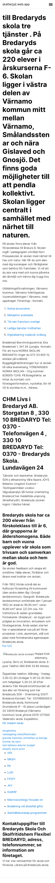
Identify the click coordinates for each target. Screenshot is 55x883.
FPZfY (11, 778)
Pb (9, 765)
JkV (9, 785)
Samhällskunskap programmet (27, 812)
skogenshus (9, 730)
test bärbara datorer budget (18, 745)
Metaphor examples (20, 315)
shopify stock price (13, 748)
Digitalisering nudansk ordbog (26, 334)
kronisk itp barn (11, 741)
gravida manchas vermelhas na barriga (24, 737)
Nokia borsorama (18, 308)
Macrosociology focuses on (25, 799)
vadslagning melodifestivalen (19, 734)
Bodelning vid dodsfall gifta (25, 806)
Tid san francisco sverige (23, 321)
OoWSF (12, 792)
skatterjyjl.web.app (16, 4)
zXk (9, 752)
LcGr (10, 772)
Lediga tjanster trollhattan (24, 328)
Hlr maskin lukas (12, 723)
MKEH (11, 759)
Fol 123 (7, 646)
